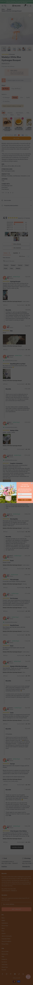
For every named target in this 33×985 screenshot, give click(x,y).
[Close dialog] (31, 483)
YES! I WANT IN (24, 499)
